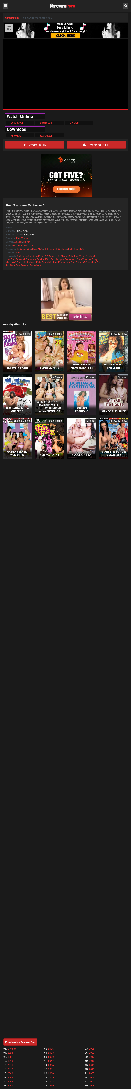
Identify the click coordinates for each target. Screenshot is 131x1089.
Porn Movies (22, 237)
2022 (91, 1052)
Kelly (70, 248)
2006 (10, 1077)
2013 (91, 1065)
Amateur (18, 241)
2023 (51, 1052)
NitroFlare (15, 135)
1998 (91, 1085)
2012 (10, 1069)
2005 (51, 1077)
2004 (91, 1077)
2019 (91, 1056)
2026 (51, 1048)
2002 (51, 1081)
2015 (10, 1065)
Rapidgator (45, 135)
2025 (91, 1048)
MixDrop (74, 122)
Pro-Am (26, 241)
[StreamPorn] (62, 5)
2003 (10, 1081)
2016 (91, 1061)
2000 (10, 1085)
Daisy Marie (37, 248)
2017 (51, 1061)
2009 (17, 252)
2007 (91, 1073)
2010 (91, 1069)
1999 (51, 1085)
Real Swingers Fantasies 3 (63, 259)
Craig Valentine (24, 248)
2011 (51, 1069)
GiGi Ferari (49, 248)
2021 (10, 1056)
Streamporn (12, 17)
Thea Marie (79, 248)
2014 (51, 1065)
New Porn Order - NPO (23, 245)
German (12, 1048)
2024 (10, 1052)
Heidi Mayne (61, 248)
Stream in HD (37, 144)
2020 (51, 1056)
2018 (10, 1061)
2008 (51, 1073)
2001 (91, 1081)
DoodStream (17, 122)
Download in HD (98, 144)
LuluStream (46, 122)
